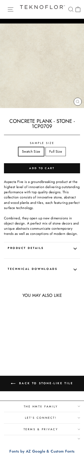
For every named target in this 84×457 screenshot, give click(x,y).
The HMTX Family (41, 406)
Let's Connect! (41, 418)
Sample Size (42, 143)
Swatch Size (31, 151)
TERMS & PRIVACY (41, 429)
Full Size (55, 151)
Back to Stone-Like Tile (45, 383)
